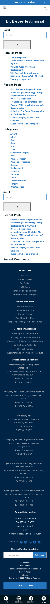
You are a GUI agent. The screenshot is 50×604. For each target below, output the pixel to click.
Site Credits (25, 566)
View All (30, 526)
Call (6, 602)
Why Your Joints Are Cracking (24, 73)
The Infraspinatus (18, 57)
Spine (13, 177)
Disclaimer (25, 563)
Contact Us (25, 275)
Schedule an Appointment (25, 291)
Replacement (16, 168)
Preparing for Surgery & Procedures (25, 322)
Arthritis (14, 134)
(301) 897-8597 (27, 522)
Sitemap (25, 575)
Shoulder (14, 174)
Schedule (18, 602)
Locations (31, 602)
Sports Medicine (18, 180)
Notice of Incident (25, 2)
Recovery (14, 165)
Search (6, 30)
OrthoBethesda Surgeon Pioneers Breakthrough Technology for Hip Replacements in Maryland (26, 92)
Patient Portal (25, 279)
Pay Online (25, 283)
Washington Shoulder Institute (25, 337)
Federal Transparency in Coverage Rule (25, 569)
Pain (12, 155)
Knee (12, 149)
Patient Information (25, 310)
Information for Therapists (25, 294)
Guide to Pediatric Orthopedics (25, 124)
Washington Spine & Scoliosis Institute (25, 341)
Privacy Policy (25, 572)
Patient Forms (25, 314)
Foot (12, 140)
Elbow (13, 137)
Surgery (14, 184)
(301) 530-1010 (29, 518)
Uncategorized (17, 187)
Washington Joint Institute (25, 333)
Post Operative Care (25, 318)
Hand (13, 143)
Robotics (14, 171)
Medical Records (25, 306)
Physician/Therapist (20, 162)
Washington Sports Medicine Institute (25, 353)
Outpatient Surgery (19, 152)
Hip (12, 146)
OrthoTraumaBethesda (25, 345)
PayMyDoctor (25, 287)
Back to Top (26, 585)
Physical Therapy (18, 159)
